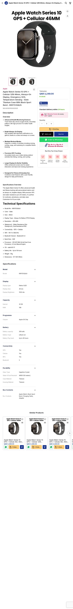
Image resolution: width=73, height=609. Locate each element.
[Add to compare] (34, 89)
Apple (5, 89)
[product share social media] (67, 16)
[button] (22, 447)
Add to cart (48, 134)
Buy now (61, 134)
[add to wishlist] (67, 11)
